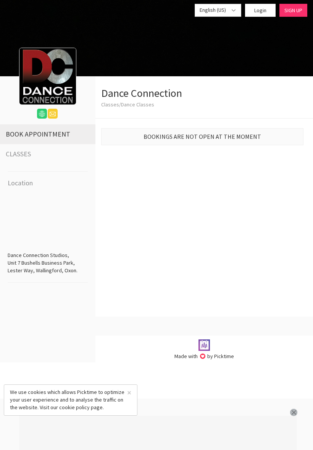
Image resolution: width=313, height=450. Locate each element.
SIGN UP (293, 10)
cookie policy (74, 407)
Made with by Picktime (204, 356)
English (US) (213, 9)
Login (260, 10)
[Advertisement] (158, 433)
